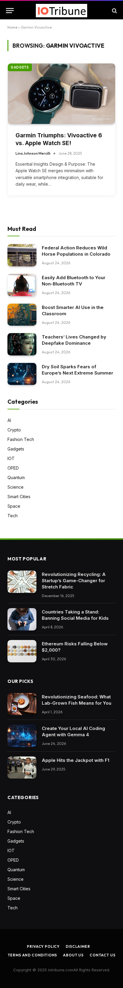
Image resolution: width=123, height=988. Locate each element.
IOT (11, 458)
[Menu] (10, 10)
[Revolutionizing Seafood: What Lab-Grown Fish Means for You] (21, 704)
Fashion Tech (20, 439)
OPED (13, 467)
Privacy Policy (43, 946)
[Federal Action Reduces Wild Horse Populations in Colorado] (21, 255)
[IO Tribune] (61, 10)
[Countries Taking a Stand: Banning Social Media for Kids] (21, 619)
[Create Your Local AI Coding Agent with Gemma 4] (21, 736)
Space (13, 506)
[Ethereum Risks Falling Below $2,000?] (21, 651)
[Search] (114, 10)
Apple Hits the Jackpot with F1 (75, 760)
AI (9, 420)
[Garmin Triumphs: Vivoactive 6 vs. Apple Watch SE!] (61, 93)
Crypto (14, 429)
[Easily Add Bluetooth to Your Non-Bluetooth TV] (21, 285)
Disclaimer (78, 946)
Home (12, 27)
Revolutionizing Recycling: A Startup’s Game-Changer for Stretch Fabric (74, 580)
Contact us (102, 955)
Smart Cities (18, 496)
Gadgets (20, 67)
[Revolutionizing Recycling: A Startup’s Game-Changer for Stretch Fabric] (21, 582)
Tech (12, 515)
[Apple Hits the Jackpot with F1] (21, 767)
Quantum (16, 477)
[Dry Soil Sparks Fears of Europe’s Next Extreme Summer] (21, 374)
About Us (73, 955)
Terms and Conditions (32, 955)
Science (15, 487)
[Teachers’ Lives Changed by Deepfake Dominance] (21, 344)
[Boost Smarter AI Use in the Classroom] (21, 315)
